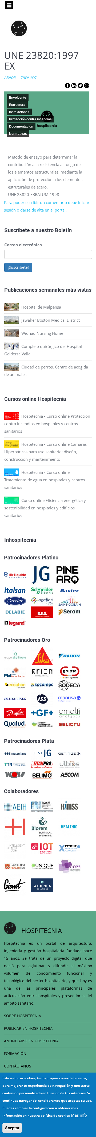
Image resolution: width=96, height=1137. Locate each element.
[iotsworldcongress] (42, 848)
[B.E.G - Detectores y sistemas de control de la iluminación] (42, 611)
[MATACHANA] (15, 753)
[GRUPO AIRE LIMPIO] (15, 655)
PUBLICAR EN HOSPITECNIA (28, 1028)
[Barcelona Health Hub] (15, 866)
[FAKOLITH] (42, 724)
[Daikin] (69, 655)
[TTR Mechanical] (15, 764)
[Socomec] (42, 684)
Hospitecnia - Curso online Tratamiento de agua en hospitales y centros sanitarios (44, 480)
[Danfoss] (15, 712)
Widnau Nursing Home (42, 333)
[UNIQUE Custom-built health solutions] (42, 866)
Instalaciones (19, 112)
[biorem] (42, 826)
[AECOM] (69, 774)
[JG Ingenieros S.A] (41, 574)
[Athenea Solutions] (42, 885)
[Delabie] (15, 611)
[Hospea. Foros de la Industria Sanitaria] (15, 826)
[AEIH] (15, 806)
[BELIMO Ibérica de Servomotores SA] (42, 774)
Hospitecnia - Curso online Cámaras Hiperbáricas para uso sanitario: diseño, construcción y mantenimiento (45, 451)
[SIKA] (42, 655)
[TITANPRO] (42, 764)
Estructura (17, 105)
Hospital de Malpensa (41, 307)
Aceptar (12, 1128)
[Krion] (42, 672)
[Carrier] (15, 600)
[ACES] (69, 866)
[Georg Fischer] (42, 712)
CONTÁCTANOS (17, 1066)
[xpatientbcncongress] (69, 848)
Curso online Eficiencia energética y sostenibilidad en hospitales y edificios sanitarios (45, 508)
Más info (79, 1115)
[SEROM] (69, 611)
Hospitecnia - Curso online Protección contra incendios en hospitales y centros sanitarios (47, 423)
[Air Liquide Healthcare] (15, 574)
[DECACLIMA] (15, 698)
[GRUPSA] (69, 672)
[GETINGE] (69, 753)
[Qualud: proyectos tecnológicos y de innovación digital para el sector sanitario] (15, 724)
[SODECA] (69, 684)
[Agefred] (42, 600)
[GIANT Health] (15, 885)
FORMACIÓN (15, 1053)
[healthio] (69, 826)
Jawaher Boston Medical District (50, 320)
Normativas (18, 134)
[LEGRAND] (15, 622)
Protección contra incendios (30, 119)
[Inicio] (19, 28)
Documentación (21, 126)
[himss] (69, 806)
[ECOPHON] (15, 684)
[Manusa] (69, 698)
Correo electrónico (23, 244)
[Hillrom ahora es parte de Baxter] (69, 590)
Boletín (63, 229)
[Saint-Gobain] (69, 600)
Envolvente (17, 97)
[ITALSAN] (15, 590)
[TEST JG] (42, 753)
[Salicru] (69, 724)
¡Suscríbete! (18, 267)
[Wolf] (15, 774)
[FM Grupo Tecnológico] (15, 672)
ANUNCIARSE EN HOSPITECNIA (31, 1040)
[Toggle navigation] (9, 5)
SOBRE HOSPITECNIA (22, 1015)
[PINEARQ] (68, 574)
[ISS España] (42, 698)
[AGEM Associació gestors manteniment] (42, 806)
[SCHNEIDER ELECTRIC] (42, 590)
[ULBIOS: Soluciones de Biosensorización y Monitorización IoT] (69, 764)
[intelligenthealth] (15, 848)
